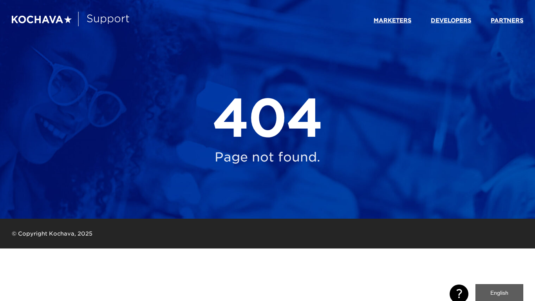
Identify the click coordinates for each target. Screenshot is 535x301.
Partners (507, 20)
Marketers (392, 20)
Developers (451, 20)
